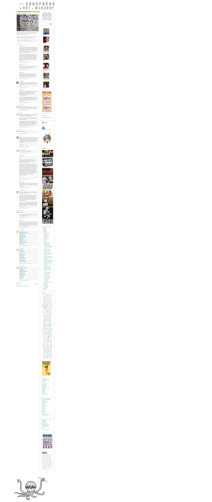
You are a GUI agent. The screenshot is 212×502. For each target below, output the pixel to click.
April (45, 283)
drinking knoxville (44, 423)
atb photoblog (44, 386)
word (47, 358)
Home (27, 284)
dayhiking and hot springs (48, 256)
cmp (19, 112)
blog (44, 299)
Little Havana (46, 265)
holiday (44, 321)
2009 (44, 231)
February (45, 285)
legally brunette (44, 411)
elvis (43, 308)
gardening (48, 312)
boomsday (47, 300)
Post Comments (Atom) (25, 286)
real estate (50, 339)
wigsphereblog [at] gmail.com (46, 117)
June (45, 240)
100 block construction (45, 429)
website (47, 354)
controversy (47, 303)
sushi (51, 348)
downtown (45, 307)
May (45, 241)
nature (44, 332)
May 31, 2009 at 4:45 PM (24, 87)
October (45, 235)
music (49, 331)
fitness (47, 311)
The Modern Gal (21, 190)
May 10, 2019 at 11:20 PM (24, 280)
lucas (43, 328)
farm (43, 309)
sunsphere (47, 348)
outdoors (50, 334)
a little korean (44, 380)
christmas (48, 301)
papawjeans (44, 390)
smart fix (51, 345)
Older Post (36, 284)
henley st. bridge (48, 317)
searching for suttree (45, 426)
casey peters (44, 406)
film (48, 309)
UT (51, 353)
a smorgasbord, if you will (48, 263)
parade (49, 335)
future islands (44, 312)
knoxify (43, 404)
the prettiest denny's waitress (46, 399)
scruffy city (43, 409)
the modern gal (44, 385)
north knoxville (47, 333)
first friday (48, 310)
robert (51, 341)
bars (48, 296)
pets (45, 336)
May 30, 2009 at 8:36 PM (24, 78)
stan (43, 347)
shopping (44, 345)
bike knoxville (44, 422)
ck (51, 301)
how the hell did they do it (46, 379)
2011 (44, 229)
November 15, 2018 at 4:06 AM (25, 263)
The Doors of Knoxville (47, 262)
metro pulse (44, 420)
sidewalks (47, 345)
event (50, 308)
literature (50, 326)
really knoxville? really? (45, 424)
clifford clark (45, 302)
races (43, 339)
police (46, 337)
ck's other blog (44, 383)
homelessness (49, 321)
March (45, 284)
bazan (50, 296)
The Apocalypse (46, 251)
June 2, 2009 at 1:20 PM (23, 217)
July (45, 239)
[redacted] (43, 412)
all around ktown (44, 405)
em (45, 308)
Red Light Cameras (47, 340)
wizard (44, 358)
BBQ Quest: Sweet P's (47, 250)
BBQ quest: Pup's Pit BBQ (48, 261)
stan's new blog (44, 384)
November (46, 234)
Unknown (20, 230)
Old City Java (46, 334)
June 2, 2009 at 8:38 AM (23, 133)
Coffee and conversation (48, 268)
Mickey (20, 210)
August (45, 238)
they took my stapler (45, 402)
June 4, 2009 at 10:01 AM (24, 227)
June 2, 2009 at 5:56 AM (23, 110)
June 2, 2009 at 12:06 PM (24, 179)
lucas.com (43, 389)
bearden (45, 297)
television (49, 349)
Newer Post (18, 284)
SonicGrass (21, 105)
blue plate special (48, 299)
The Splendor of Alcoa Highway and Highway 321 (48, 246)
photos (48, 336)
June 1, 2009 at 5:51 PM (23, 102)
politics (48, 337)
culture (47, 304)
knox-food (49, 325)
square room (50, 346)
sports (47, 346)
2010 (44, 230)
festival (46, 309)
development (45, 306)
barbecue (45, 296)
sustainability (45, 349)
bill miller (50, 298)
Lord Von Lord (21, 149)
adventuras (43, 391)
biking (47, 298)
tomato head (47, 352)
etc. (47, 308)
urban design (48, 353)
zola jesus (50, 358)
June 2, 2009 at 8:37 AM (23, 127)
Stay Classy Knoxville (47, 252)
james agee (45, 322)
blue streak (43, 403)
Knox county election (47, 324)
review (47, 341)
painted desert (45, 335)
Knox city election (49, 323)
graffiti (45, 314)
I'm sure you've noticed (47, 266)
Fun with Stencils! (22, 13)
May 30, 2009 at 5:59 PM (24, 69)
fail (51, 308)
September (46, 236)
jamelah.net (43, 392)
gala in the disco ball (47, 267)
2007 (44, 289)
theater (44, 352)
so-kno (43, 346)
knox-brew (45, 325)
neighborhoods (48, 332)
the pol (49, 351)
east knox (50, 307)
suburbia (46, 347)
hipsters (45, 318)
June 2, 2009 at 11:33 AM (24, 153)
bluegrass (44, 300)
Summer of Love (46, 274)
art (49, 295)
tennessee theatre (46, 350)
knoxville (44, 326)
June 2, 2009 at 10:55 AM (24, 146)
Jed (48, 322)
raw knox (46, 339)
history (49, 320)
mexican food (46, 331)
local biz (48, 327)
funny (50, 311)
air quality (44, 295)
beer (48, 297)
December (46, 233)
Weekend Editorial (47, 243)
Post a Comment (19, 282)
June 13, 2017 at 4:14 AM (24, 245)
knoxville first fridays (45, 425)
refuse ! (43, 410)
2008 (44, 288)
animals (47, 295)
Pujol (51, 338)
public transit (47, 338)
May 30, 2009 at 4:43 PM (24, 62)
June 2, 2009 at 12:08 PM (24, 187)
